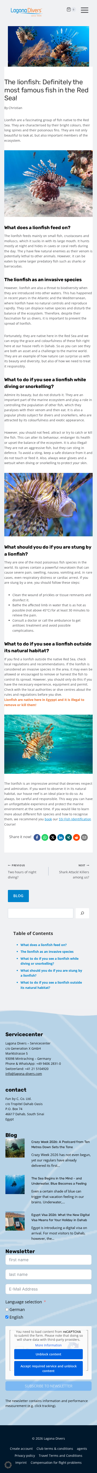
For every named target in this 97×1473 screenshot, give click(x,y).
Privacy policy (25, 1455)
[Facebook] (37, 837)
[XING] (68, 837)
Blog (18, 895)
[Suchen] (82, 913)
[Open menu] (83, 9)
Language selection (23, 1301)
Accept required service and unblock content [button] (49, 1368)
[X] (52, 837)
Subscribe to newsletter (48, 1386)
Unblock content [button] (48, 1354)
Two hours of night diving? (22, 871)
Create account (21, 1448)
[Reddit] (76, 837)
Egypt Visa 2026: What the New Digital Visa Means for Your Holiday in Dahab (60, 1217)
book (48, 819)
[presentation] (15, 1148)
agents (82, 1448)
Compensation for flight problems (56, 1462)
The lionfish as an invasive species (47, 951)
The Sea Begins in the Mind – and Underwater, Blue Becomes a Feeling (59, 1181)
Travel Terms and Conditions (60, 1455)
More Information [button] (48, 1345)
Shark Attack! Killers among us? (74, 871)
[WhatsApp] (45, 837)
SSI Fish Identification (75, 819)
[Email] (84, 837)
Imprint (21, 1462)
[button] (8, 1465)
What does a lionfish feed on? (44, 945)
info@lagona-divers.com (23, 1074)
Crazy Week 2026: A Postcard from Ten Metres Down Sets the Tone (60, 1144)
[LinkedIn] (60, 837)
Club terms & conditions (55, 1448)
